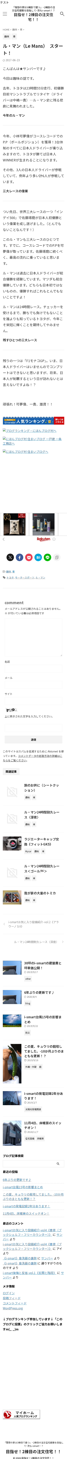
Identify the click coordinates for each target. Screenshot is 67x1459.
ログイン (9, 1293)
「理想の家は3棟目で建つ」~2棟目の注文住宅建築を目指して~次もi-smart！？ (33, 1444)
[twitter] (10, 557)
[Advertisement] (33, 486)
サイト (8, 694)
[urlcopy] (56, 557)
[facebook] (19, 557)
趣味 (8, 571)
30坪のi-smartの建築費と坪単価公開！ (43, 965)
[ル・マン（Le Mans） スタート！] (38, 557)
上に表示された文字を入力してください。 (29, 716)
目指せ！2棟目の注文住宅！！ (33, 17)
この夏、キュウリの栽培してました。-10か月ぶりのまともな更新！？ (44, 1051)
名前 (7, 662)
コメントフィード (15, 1303)
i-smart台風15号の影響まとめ (23, 1187)
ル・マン (40, 577)
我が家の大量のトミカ (40, 893)
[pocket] (29, 557)
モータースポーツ (24, 577)
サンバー (47, 1258)
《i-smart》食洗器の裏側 (20, 1258)
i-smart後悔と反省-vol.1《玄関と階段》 (29, 1272)
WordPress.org (13, 1308)
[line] (47, 557)
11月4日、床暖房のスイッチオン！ (26, 1213)
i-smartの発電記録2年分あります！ (26, 1206)
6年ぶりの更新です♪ (39, 992)
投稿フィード (12, 1298)
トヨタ (10, 577)
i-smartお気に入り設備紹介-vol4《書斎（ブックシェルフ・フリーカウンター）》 (32, 1232)
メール (8, 678)
